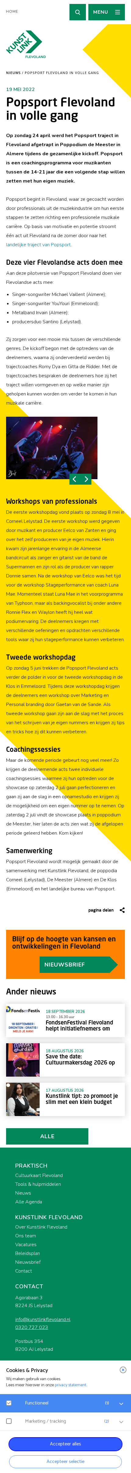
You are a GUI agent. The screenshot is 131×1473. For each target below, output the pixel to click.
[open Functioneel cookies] (121, 1404)
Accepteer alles (65, 1444)
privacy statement (70, 1385)
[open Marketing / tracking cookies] (121, 1422)
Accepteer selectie (65, 1462)
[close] (123, 1370)
